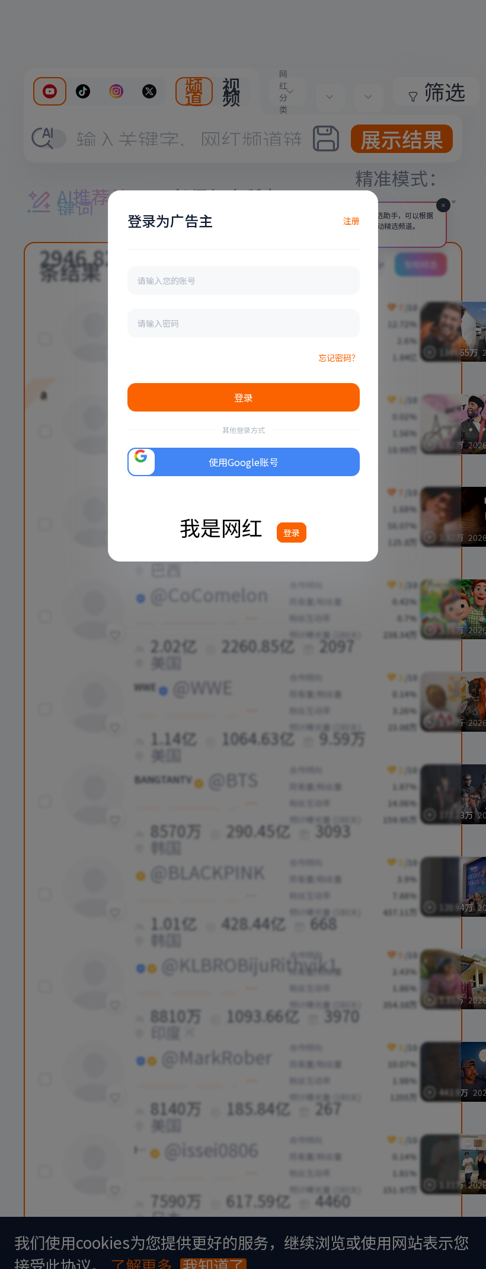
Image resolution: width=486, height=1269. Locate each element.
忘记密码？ (339, 358)
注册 (351, 221)
